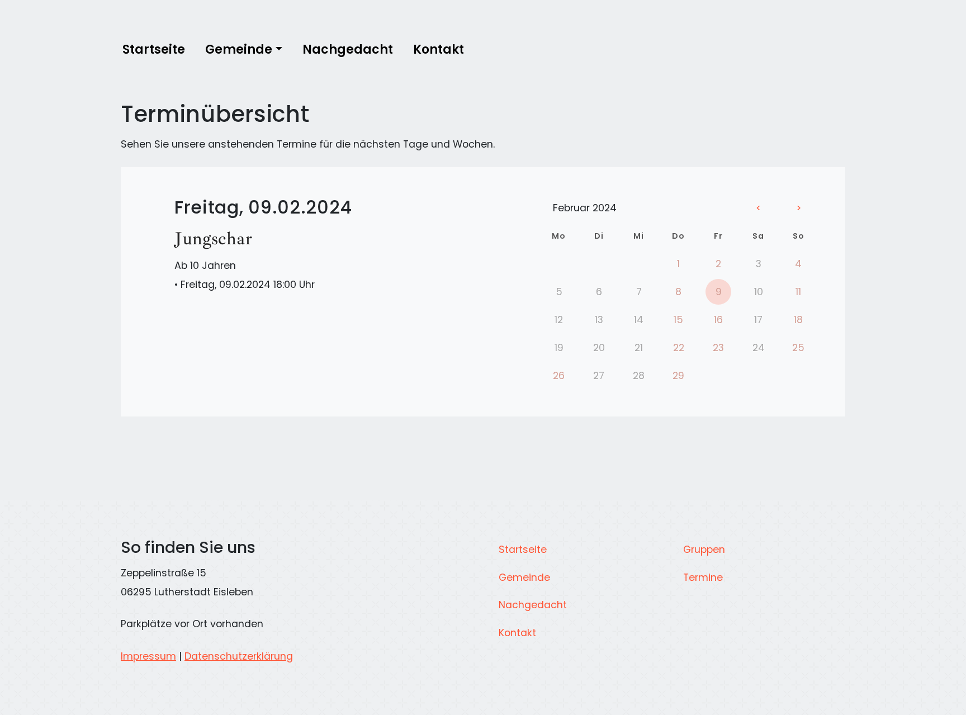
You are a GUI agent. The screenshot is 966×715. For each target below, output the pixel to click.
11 (798, 292)
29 (678, 375)
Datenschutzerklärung (238, 656)
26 (559, 375)
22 (678, 347)
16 (718, 319)
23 (718, 347)
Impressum (148, 656)
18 (798, 319)
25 (798, 347)
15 (678, 319)
